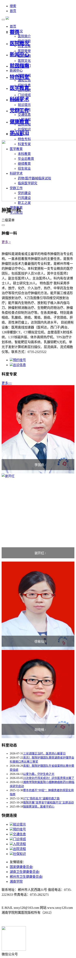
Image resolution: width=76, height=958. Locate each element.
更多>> (7, 383)
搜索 (13, 6)
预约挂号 (19, 360)
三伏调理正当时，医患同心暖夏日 (44, 753)
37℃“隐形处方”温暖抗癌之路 (41, 798)
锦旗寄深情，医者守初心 (38, 806)
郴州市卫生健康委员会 (26, 876)
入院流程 (19, 844)
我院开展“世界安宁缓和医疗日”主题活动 (48, 802)
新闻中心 (19, 54)
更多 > (6, 242)
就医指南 (19, 65)
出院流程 (19, 849)
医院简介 (24, 36)
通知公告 (24, 80)
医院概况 (19, 43)
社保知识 (19, 854)
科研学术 (19, 99)
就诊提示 (24, 105)
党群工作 (19, 110)
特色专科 (24, 139)
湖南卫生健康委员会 (24, 871)
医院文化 (24, 60)
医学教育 (19, 88)
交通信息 (24, 114)
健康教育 (19, 121)
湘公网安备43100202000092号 (23, 920)
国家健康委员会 (21, 867)
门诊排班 (19, 839)
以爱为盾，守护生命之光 (38, 774)
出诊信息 (19, 365)
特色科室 (19, 77)
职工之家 (24, 203)
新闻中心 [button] (16, 70)
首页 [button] (13, 26)
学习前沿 (19, 133)
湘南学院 (16, 881)
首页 (13, 11)
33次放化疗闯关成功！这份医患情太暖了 (48, 778)
